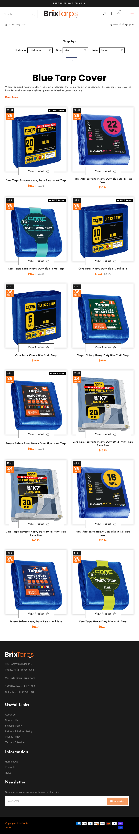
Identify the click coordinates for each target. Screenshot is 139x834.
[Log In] (105, 14)
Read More (11, 97)
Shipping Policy (13, 725)
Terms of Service (15, 742)
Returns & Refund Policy (18, 731)
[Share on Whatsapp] (130, 25)
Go (71, 60)
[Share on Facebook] (120, 25)
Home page (11, 761)
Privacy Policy (12, 736)
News (8, 772)
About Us (10, 714)
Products (10, 767)
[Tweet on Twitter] (123, 25)
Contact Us (11, 720)
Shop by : (69, 41)
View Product (36, 171)
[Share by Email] (133, 25)
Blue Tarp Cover (19, 25)
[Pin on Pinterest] (126, 25)
